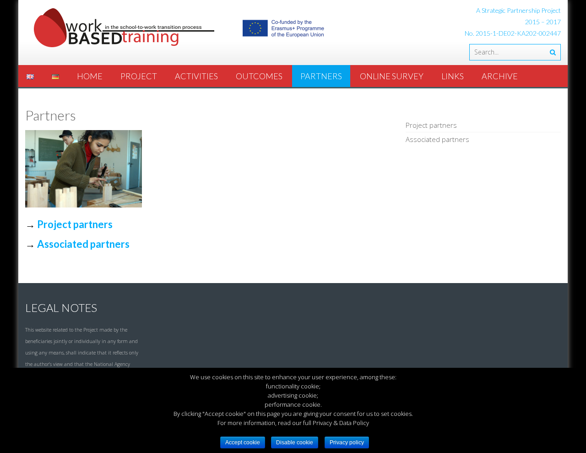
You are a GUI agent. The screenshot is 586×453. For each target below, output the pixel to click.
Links (452, 76)
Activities (196, 76)
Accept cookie (242, 442)
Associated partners (437, 139)
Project (138, 76)
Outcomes (259, 76)
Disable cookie (294, 442)
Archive (500, 76)
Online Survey (391, 76)
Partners (321, 76)
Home (90, 76)
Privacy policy (347, 442)
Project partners (75, 224)
